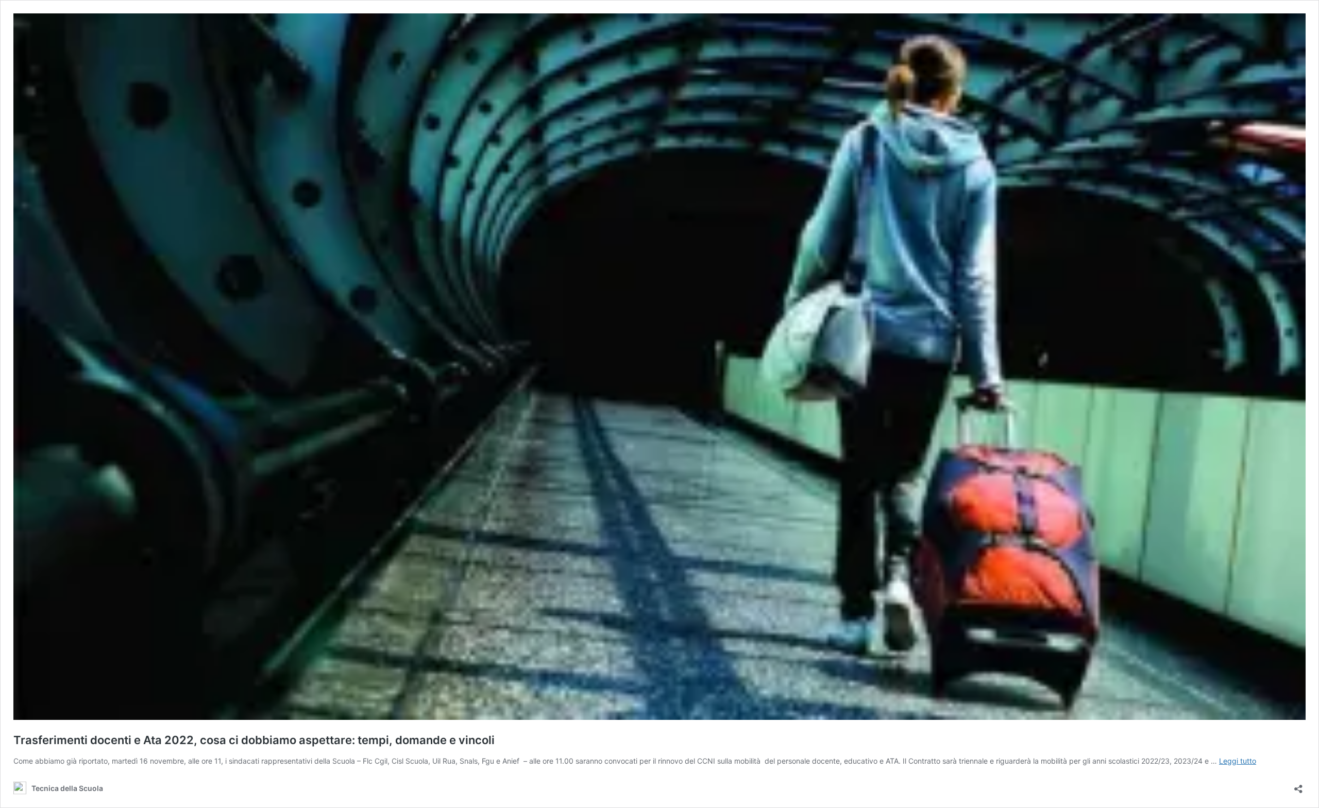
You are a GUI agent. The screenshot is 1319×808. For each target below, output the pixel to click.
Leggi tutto (1237, 760)
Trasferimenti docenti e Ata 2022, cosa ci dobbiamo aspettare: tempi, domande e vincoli (254, 740)
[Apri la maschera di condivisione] (1298, 786)
